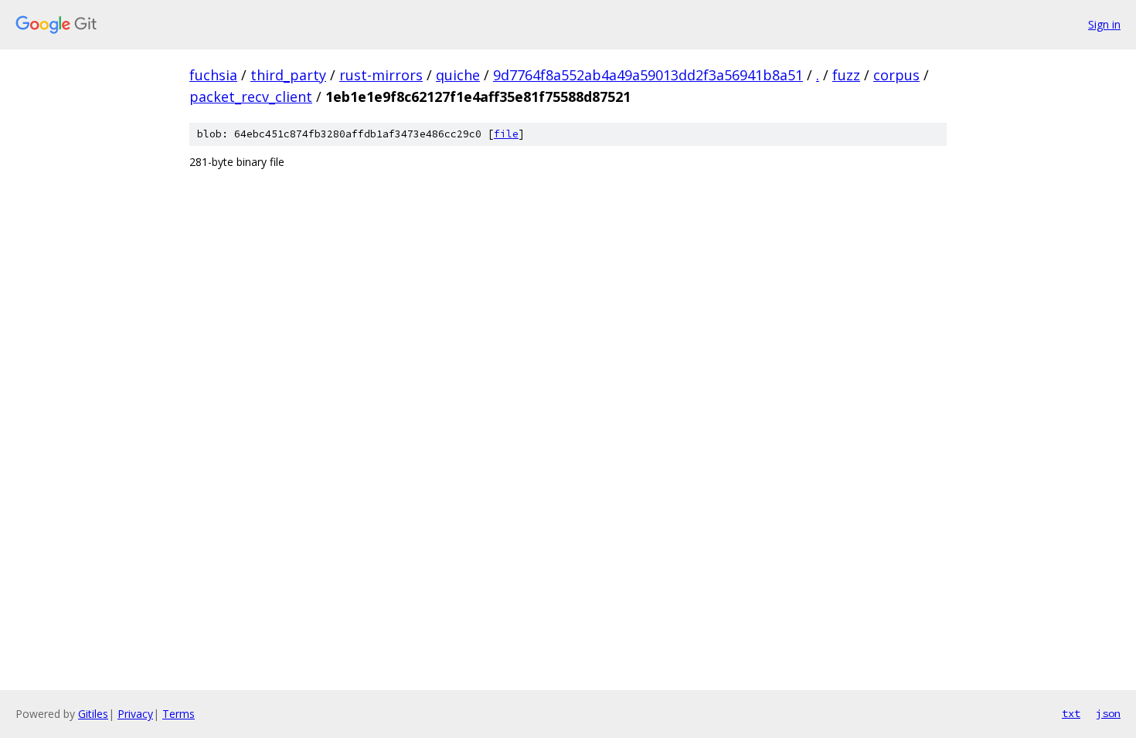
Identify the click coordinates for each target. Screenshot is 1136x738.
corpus (896, 75)
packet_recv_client (250, 96)
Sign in (1104, 24)
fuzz (846, 75)
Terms (178, 713)
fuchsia (213, 75)
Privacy (135, 713)
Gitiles (93, 713)
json (1108, 713)
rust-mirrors (381, 75)
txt (1071, 713)
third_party (288, 75)
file (506, 133)
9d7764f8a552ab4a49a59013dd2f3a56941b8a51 (648, 75)
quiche (458, 75)
